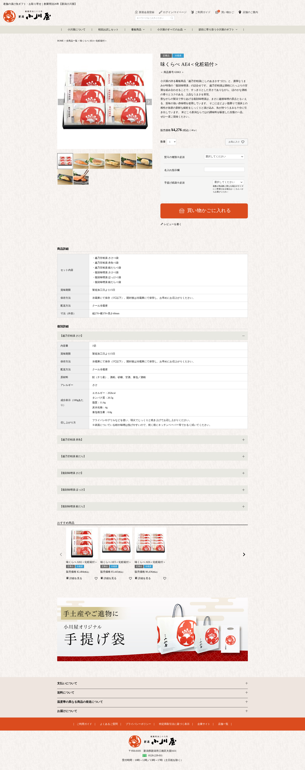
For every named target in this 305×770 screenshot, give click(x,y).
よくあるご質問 (109, 724)
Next (149, 102)
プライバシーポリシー (138, 724)
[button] (61, 554)
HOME (60, 41)
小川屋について (76, 29)
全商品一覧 (71, 41)
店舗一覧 (223, 724)
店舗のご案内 (250, 12)
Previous (61, 102)
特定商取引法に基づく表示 (174, 724)
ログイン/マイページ (174, 12)
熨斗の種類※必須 (174, 157)
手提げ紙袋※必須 (174, 182)
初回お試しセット (108, 29)
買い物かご (226, 12)
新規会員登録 (146, 12)
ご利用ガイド (202, 12)
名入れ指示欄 (172, 170)
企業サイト (203, 724)
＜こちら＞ (236, 189)
